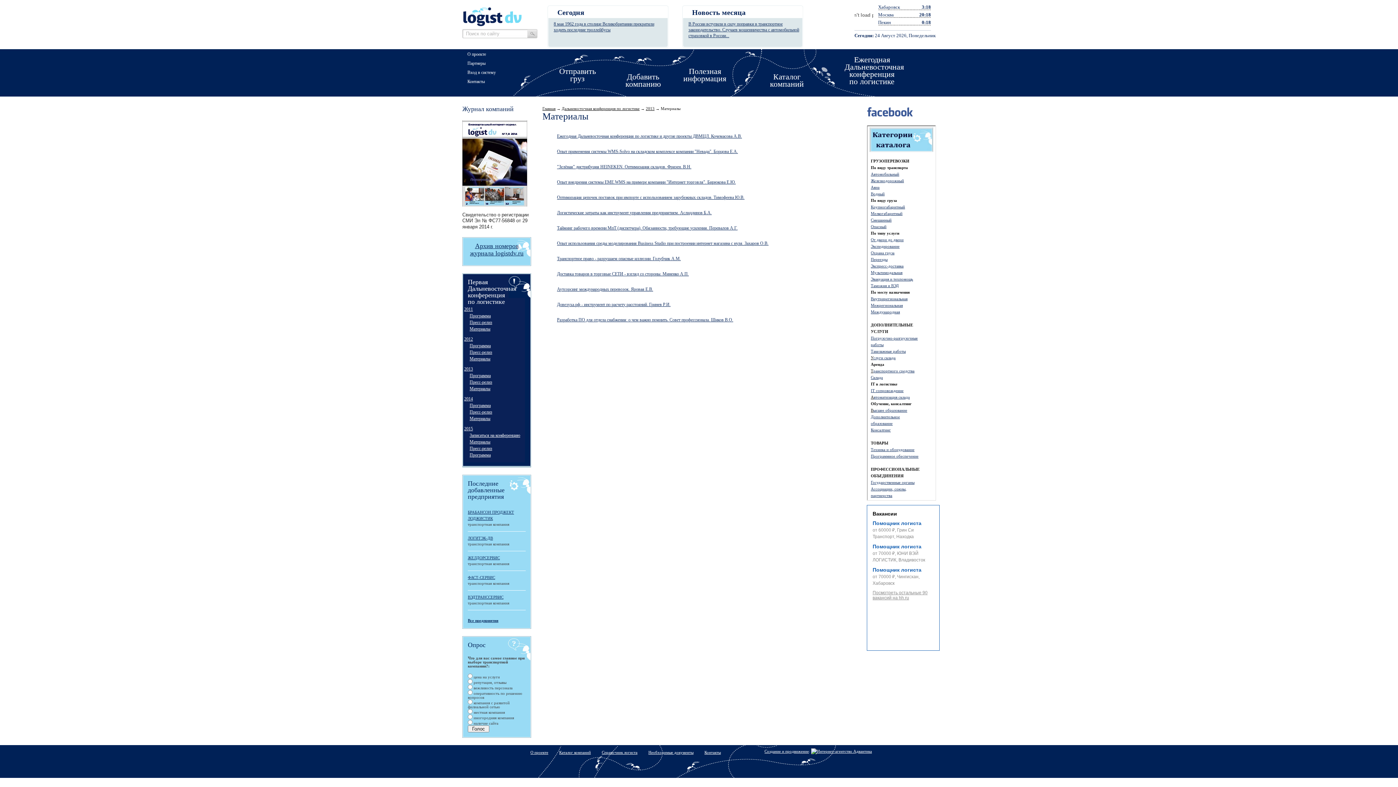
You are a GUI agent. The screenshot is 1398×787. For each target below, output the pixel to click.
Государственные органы (893, 482)
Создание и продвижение (787, 751)
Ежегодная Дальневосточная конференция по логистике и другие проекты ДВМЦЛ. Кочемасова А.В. (649, 136)
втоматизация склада (892, 397)
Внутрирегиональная (889, 299)
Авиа (875, 187)
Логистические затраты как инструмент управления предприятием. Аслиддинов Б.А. (634, 212)
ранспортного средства (894, 371)
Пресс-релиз (481, 322)
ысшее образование (890, 410)
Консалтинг (881, 430)
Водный (878, 194)
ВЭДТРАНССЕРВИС (485, 597)
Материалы (480, 329)
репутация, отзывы (489, 682)
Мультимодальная (887, 272)
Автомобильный (885, 174)
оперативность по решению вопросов (495, 695)
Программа (480, 315)
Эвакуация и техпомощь (892, 279)
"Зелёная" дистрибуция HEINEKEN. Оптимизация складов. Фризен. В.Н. (624, 166)
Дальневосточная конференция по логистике (601, 108)
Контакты (476, 81)
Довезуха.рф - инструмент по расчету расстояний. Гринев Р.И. (614, 304)
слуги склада (884, 358)
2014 (468, 399)
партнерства (881, 495)
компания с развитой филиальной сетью (489, 705)
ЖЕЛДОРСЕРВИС (484, 558)
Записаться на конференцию (495, 435)
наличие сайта (485, 723)
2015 (468, 428)
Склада (877, 377)
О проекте (476, 54)
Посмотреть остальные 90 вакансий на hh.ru (900, 595)
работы (877, 344)
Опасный (878, 226)
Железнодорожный (887, 181)
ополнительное (887, 417)
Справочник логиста (619, 752)
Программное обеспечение (895, 456)
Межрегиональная (887, 305)
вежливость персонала (493, 688)
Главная (549, 108)
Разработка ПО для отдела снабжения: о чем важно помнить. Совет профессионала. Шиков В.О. (645, 319)
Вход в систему (481, 72)
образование (882, 423)
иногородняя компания (493, 718)
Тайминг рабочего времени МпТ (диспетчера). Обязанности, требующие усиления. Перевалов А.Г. (647, 228)
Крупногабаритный (888, 207)
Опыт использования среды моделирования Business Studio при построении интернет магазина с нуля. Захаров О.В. (663, 243)
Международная (885, 312)
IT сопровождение (887, 390)
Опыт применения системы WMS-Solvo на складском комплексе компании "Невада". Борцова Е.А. (647, 151)
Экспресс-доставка (887, 266)
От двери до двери (887, 240)
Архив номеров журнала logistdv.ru (497, 249)
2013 (468, 369)
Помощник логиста (897, 523)
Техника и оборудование (893, 449)
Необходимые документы (671, 752)
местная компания (489, 712)
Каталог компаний (575, 752)
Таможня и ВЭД (885, 285)
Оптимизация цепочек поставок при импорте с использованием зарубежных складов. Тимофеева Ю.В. (651, 197)
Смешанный (881, 220)
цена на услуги (486, 677)
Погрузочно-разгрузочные (894, 338)
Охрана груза (883, 253)
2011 (468, 309)
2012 (468, 339)
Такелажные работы (888, 351)
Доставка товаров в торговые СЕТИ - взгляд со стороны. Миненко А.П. (623, 274)
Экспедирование (885, 246)
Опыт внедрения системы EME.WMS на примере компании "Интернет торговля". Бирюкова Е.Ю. (646, 182)
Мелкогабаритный (887, 213)
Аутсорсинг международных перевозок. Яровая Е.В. (605, 289)
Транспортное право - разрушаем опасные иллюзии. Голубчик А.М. (619, 258)
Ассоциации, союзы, (889, 489)
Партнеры (476, 63)
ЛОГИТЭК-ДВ (480, 538)
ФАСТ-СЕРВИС (481, 577)
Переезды (879, 259)
